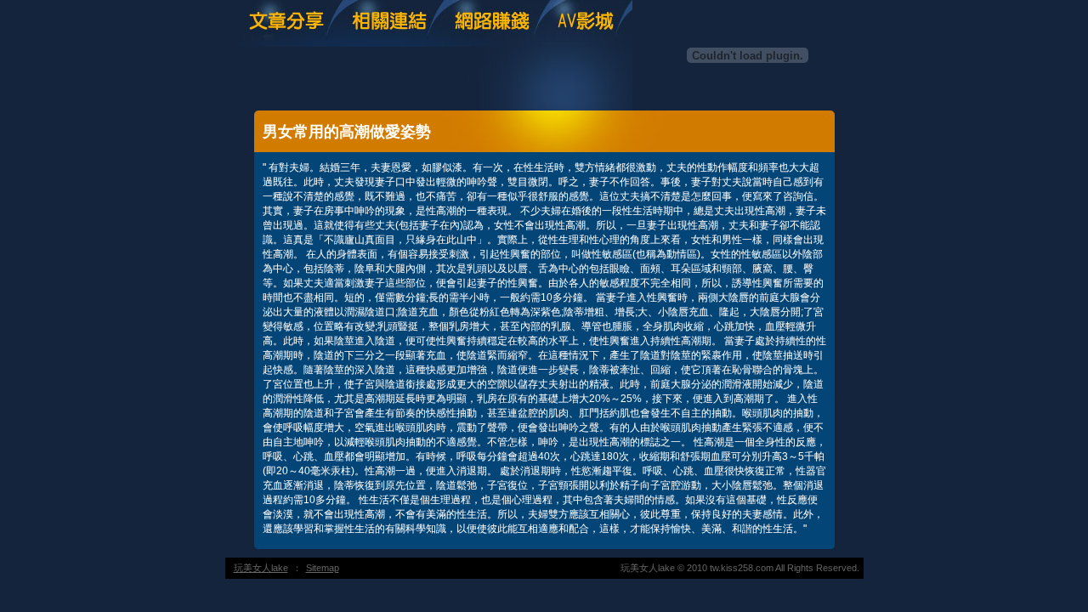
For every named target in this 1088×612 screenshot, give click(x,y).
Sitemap (322, 568)
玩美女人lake (261, 568)
